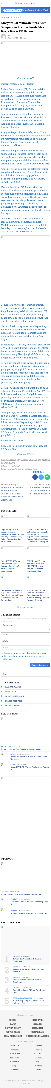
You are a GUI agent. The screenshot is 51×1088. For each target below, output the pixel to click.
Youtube (38, 1066)
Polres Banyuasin (14, 696)
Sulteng (16, 998)
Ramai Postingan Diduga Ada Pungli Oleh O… (29, 991)
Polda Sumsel (12, 705)
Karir (13, 1024)
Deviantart (14, 1061)
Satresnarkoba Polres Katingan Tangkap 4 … (27, 981)
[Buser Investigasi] (25, 3)
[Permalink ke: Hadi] (3, 37)
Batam (3, 746)
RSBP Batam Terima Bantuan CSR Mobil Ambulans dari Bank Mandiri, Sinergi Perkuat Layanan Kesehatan (38, 595)
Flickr (38, 1069)
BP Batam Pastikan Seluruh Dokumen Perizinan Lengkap (40, 489)
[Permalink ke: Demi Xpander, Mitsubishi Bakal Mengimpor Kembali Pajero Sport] (25, 876)
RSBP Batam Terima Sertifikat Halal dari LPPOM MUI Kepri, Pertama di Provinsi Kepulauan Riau (36, 566)
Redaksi (37, 1024)
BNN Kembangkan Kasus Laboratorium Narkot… (28, 758)
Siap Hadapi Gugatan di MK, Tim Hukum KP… (28, 1001)
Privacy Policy (13, 1028)
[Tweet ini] (41, 477)
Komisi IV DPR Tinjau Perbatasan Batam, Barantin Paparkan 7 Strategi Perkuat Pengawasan (10, 566)
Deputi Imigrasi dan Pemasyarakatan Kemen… (22, 749)
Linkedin (39, 1058)
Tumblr (38, 1050)
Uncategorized (26, 998)
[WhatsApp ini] (47, 477)
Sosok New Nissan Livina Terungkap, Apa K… (29, 903)
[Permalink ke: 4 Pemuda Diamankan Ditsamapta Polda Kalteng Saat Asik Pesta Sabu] (25, 940)
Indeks (12, 1020)
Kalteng (16, 956)
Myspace (39, 1061)
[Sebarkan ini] (35, 477)
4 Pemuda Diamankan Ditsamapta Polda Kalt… (28, 960)
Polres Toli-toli (13, 701)
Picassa (14, 1069)
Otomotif (4, 891)
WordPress (39, 1053)
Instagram (14, 1058)
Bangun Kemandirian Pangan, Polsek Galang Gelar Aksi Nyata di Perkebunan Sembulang (12, 492)
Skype (14, 1066)
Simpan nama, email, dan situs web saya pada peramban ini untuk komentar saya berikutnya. (24, 656)
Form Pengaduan (13, 1036)
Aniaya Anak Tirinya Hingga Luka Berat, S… (28, 970)
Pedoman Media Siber (37, 1036)
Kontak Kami (37, 1032)
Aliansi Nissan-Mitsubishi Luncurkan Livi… (29, 913)
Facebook (14, 1045)
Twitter (38, 1045)
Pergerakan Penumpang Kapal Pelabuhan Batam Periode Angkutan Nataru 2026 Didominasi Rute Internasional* (12, 595)
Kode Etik (38, 1020)
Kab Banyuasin (13, 687)
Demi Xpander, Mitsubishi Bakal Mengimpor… (22, 894)
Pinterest (14, 1050)
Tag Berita (10, 691)
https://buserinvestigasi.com (23, 469)
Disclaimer (37, 1028)
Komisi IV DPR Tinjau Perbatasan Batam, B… (29, 768)
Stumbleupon (14, 1053)
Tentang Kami (13, 1032)
